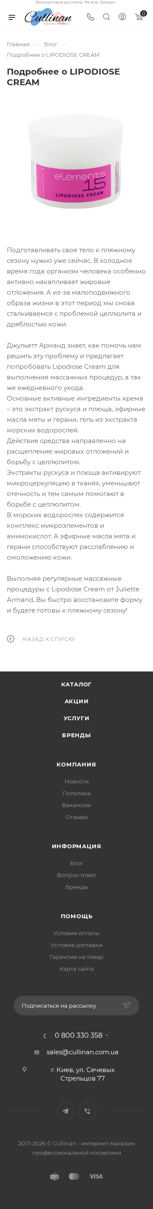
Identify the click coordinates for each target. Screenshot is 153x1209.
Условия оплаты (76, 933)
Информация (77, 846)
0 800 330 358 (78, 1035)
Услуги (77, 718)
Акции (77, 701)
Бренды (76, 735)
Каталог (76, 684)
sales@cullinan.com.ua (83, 1052)
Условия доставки (76, 945)
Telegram (66, 1111)
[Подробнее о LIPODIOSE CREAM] (76, 160)
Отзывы (76, 816)
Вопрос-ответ (76, 875)
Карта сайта (77, 968)
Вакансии (76, 805)
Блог (76, 863)
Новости (77, 781)
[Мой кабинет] (122, 18)
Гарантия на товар (76, 956)
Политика (76, 793)
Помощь (77, 916)
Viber (87, 1111)
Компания (76, 764)
